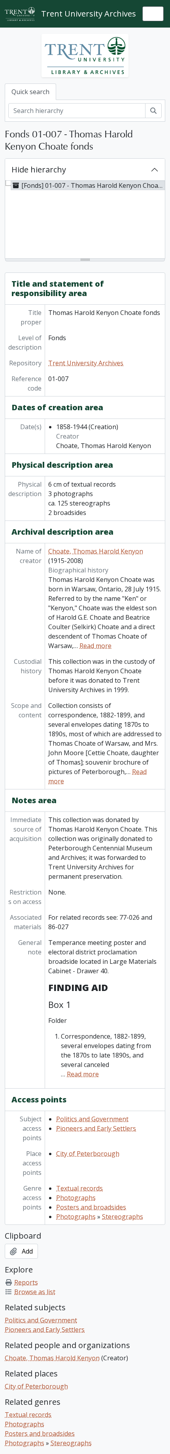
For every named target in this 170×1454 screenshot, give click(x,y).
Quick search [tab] (30, 91)
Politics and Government (92, 1119)
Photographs (76, 1197)
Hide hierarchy (38, 169)
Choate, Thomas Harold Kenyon (95, 551)
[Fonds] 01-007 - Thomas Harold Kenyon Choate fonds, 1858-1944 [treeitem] (93, 185)
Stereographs (122, 1216)
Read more (95, 645)
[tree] (85, 220)
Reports (26, 1282)
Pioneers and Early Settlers (96, 1128)
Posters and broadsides (91, 1207)
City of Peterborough (87, 1153)
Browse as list (34, 1291)
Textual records (79, 1188)
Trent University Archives (85, 363)
